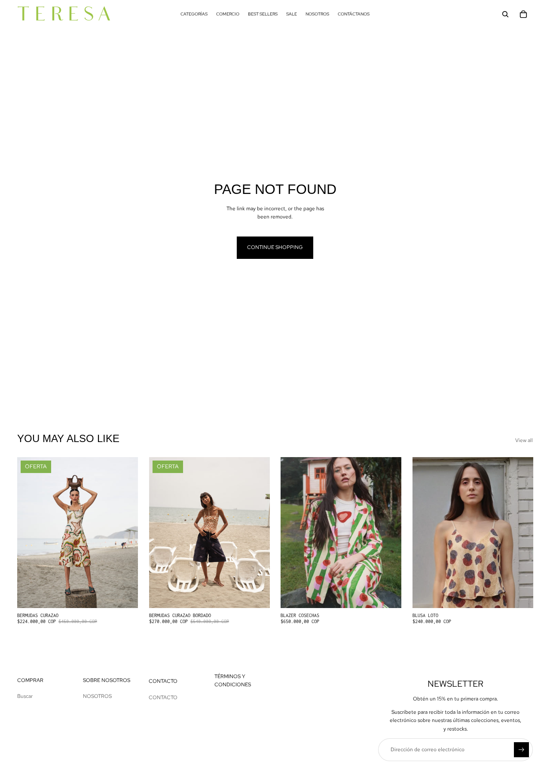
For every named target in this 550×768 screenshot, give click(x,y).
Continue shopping (275, 247)
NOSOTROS (97, 696)
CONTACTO (163, 697)
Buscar (25, 696)
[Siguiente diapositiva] (520, 532)
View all (524, 440)
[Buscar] (505, 14)
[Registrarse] (521, 749)
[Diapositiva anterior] (425, 532)
